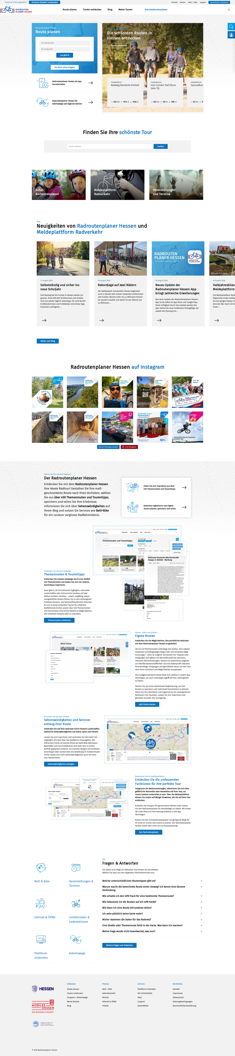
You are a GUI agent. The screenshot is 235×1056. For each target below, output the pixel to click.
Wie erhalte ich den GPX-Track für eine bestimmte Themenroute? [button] (138, 896)
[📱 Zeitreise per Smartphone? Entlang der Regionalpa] (152, 392)
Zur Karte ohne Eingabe (64, 67)
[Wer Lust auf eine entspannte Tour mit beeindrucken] (82, 427)
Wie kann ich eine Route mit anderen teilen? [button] (127, 907)
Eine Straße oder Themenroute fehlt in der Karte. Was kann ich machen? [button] (142, 925)
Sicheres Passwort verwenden (45, 2)
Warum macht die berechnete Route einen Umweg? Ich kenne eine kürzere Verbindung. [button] (143, 888)
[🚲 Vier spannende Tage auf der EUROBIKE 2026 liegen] (117, 427)
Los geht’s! (64, 55)
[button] (229, 9)
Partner (183, 2)
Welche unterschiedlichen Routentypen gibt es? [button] (129, 880)
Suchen (160, 146)
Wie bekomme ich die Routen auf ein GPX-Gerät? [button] (129, 901)
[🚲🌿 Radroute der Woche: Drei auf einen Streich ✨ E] (82, 392)
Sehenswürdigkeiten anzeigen (61, 764)
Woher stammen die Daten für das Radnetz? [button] (126, 919)
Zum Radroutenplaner (149, 832)
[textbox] (64, 43)
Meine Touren (125, 9)
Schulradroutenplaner (156, 9)
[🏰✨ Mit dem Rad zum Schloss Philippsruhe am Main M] (47, 392)
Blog (110, 9)
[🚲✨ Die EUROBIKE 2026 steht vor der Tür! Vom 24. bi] (187, 427)
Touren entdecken (92, 9)
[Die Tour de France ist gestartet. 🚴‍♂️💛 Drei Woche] (187, 392)
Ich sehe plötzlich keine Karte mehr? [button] (122, 913)
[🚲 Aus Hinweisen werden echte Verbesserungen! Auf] (152, 427)
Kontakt (174, 2)
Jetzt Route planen (147, 704)
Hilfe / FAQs (192, 2)
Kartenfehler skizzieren (219, 2)
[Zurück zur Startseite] (16, 9)
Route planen (70, 9)
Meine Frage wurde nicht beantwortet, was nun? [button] (128, 931)
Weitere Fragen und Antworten (119, 945)
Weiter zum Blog (48, 341)
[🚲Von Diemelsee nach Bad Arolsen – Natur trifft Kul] (47, 427)
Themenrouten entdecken (59, 620)
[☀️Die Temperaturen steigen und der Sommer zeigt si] (117, 392)
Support (203, 2)
